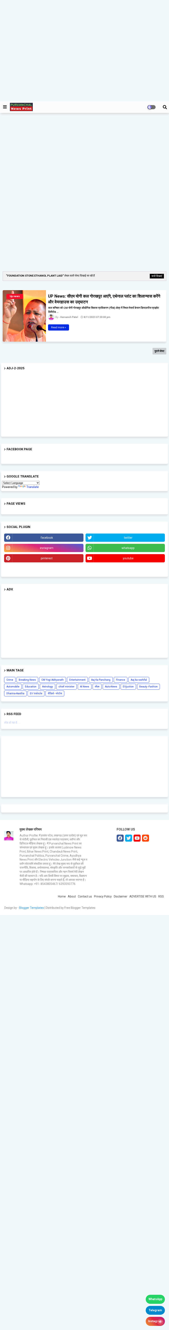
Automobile (12, 686)
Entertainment (77, 679)
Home (62, 896)
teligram (43, 568)
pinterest (47, 558)
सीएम (97, 686)
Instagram (155, 1321)
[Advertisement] (84, 50)
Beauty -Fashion (148, 686)
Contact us (85, 896)
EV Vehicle (36, 693)
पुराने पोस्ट (159, 351)
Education (30, 686)
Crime (9, 679)
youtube (128, 558)
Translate (32, 487)
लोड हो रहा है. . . (12, 722)
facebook (47, 537)
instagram (46, 548)
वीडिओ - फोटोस (55, 693)
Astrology (47, 686)
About (72, 896)
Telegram (155, 1310)
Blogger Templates (31, 907)
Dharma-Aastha (15, 693)
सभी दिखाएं (156, 276)
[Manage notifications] (160, 1322)
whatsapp (128, 548)
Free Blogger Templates (79, 907)
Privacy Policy (103, 896)
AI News (84, 686)
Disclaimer (120, 896)
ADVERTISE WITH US (142, 896)
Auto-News (111, 686)
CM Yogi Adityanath (52, 679)
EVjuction (128, 686)
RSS (161, 896)
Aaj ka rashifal (139, 679)
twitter (128, 537)
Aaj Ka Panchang (100, 679)
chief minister (66, 686)
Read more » (58, 327)
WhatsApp (155, 1299)
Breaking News (27, 679)
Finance (120, 679)
